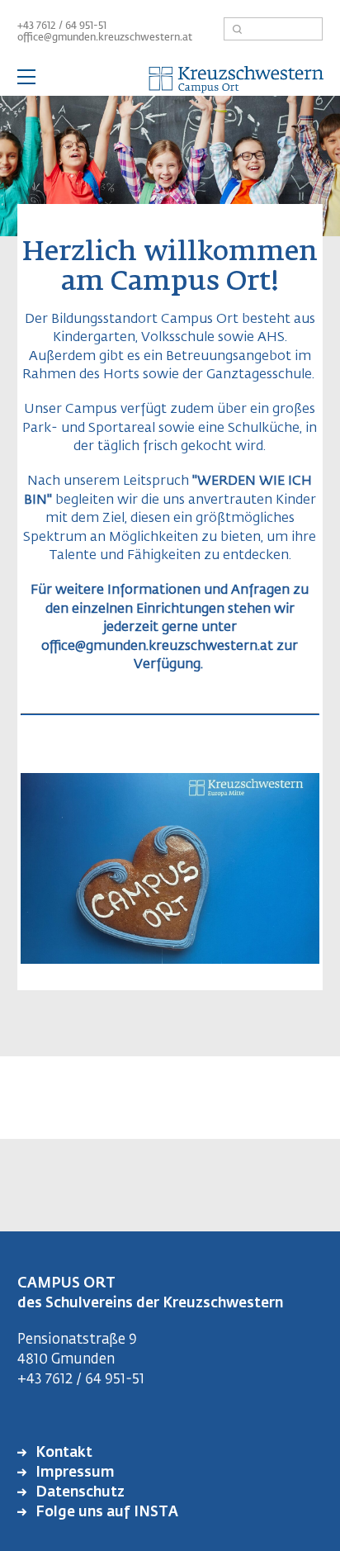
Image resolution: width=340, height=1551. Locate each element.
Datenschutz (78, 1493)
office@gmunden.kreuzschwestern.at (104, 38)
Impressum (73, 1473)
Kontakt (62, 1453)
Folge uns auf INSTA (105, 1513)
